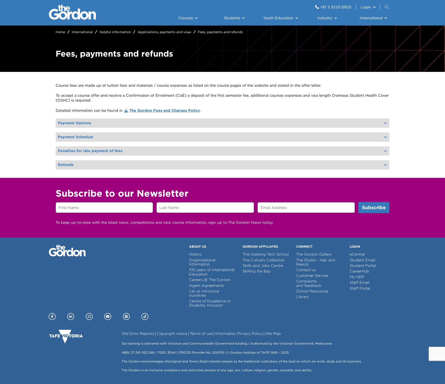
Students (232, 18)
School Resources (312, 291)
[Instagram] (89, 316)
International (371, 18)
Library (302, 296)
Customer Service (312, 275)
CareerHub (359, 271)
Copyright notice (172, 333)
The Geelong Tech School (266, 254)
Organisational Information (202, 262)
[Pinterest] (126, 316)
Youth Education (278, 18)
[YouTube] (107, 316)
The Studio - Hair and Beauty (315, 262)
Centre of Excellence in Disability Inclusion (210, 303)
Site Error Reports (138, 333)
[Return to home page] (72, 18)
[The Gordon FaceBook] (52, 316)
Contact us (306, 270)
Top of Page (29, 372)
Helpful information (115, 32)
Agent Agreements (206, 285)
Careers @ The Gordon (210, 280)
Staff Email (359, 282)
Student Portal (363, 265)
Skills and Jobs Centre (263, 265)
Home (60, 32)
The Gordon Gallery (314, 254)
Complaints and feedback (308, 283)
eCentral (357, 254)
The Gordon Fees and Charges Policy (164, 110)
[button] (387, 7)
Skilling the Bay (257, 271)
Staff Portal (360, 288)
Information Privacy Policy (239, 333)
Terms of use (201, 333)
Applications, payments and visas (164, 32)
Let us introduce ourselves (204, 293)
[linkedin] (70, 316)
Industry (324, 18)
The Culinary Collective (263, 260)
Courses (185, 18)
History (195, 254)
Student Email (362, 260)
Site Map (273, 333)
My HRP (357, 277)
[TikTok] (144, 316)
